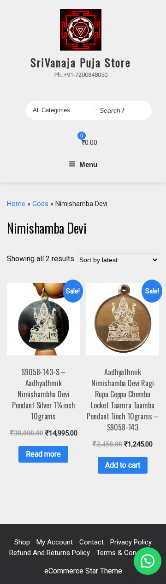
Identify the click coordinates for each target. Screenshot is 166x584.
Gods (40, 204)
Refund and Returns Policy (49, 553)
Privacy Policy (131, 542)
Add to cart (122, 465)
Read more (43, 454)
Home (16, 204)
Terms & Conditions (126, 553)
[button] (147, 561)
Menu (88, 164)
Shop (22, 542)
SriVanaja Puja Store (80, 62)
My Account (54, 542)
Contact (91, 542)
